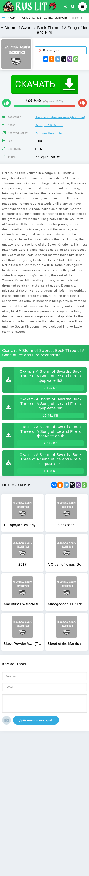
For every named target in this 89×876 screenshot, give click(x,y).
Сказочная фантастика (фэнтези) (60, 117)
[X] (63, 59)
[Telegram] (57, 59)
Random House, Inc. (50, 133)
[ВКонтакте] (45, 59)
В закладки (51, 50)
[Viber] (69, 59)
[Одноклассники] (51, 59)
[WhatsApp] (75, 59)
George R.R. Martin (49, 125)
